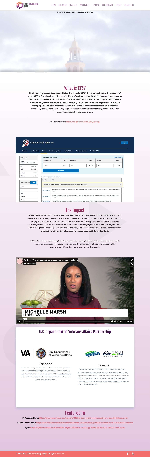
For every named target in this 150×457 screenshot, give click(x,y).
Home (54, 5)
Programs (84, 5)
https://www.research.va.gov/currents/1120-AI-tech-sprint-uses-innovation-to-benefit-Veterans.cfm (83, 418)
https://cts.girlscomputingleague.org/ (83, 122)
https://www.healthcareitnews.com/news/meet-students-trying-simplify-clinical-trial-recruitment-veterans (84, 422)
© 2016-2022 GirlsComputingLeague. (32, 454)
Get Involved (107, 5)
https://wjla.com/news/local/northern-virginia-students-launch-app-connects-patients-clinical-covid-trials (77, 427)
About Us (63, 5)
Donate (119, 5)
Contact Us (129, 5)
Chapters (73, 5)
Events (96, 5)
